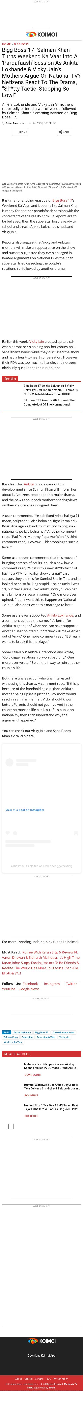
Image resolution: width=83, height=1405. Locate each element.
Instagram (52, 983)
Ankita (29, 484)
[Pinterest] (41, 1349)
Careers (39, 1378)
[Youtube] (52, 1349)
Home (6, 44)
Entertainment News (63, 1032)
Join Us (23, 131)
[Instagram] (35, 1349)
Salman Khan (11, 1037)
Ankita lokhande (22, 1032)
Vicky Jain (36, 341)
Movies (68, 1383)
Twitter (71, 983)
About (18, 1378)
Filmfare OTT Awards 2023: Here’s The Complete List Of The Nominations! (49, 402)
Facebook (30, 983)
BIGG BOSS (21, 44)
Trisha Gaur (12, 122)
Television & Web (46, 1037)
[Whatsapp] (19, 1025)
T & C (48, 1378)
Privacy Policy (60, 1378)
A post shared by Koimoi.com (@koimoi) (41, 866)
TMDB (52, 1387)
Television (27, 1037)
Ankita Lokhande (60, 615)
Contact (28, 1378)
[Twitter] (12, 1025)
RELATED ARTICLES (17, 1054)
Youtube (8, 989)
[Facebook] (5, 1025)
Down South (33, 1075)
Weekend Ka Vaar (13, 1041)
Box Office (31, 1095)
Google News (29, 989)
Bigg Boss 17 (62, 200)
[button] (64, 132)
